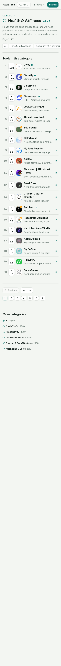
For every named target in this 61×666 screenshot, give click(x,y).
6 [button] (36, 298)
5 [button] (30, 298)
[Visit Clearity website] (56, 77)
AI (5, 45)
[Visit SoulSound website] (56, 129)
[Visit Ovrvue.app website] (56, 98)
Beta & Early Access (21, 45)
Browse (38, 4)
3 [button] (17, 298)
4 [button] (24, 298)
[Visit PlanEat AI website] (56, 262)
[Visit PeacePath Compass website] (56, 220)
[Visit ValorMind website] (56, 87)
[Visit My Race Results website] (56, 150)
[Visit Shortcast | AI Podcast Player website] (56, 173)
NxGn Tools (9, 4)
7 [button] (42, 298)
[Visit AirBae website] (56, 161)
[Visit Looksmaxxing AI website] (56, 108)
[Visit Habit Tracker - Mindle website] (56, 230)
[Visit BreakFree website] (56, 185)
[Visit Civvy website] (56, 66)
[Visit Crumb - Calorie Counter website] (56, 197)
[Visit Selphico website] (56, 209)
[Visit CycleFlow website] (56, 251)
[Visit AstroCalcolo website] (56, 241)
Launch (53, 4)
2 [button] (11, 298)
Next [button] (25, 290)
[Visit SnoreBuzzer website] (56, 272)
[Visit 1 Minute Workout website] (56, 119)
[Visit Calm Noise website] (56, 140)
